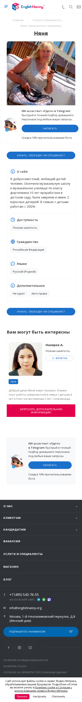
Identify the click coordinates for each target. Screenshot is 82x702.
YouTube (30, 647)
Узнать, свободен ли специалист (41, 155)
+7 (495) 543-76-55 (24, 594)
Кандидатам (14, 529)
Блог (7, 579)
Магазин (11, 567)
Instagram (19, 647)
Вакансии (11, 541)
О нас (8, 506)
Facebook (8, 647)
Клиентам (12, 518)
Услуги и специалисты (23, 554)
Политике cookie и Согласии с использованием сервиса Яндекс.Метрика (43, 689)
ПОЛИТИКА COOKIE (15, 666)
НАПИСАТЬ (50, 128)
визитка (61, 358)
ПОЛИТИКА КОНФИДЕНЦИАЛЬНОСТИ (25, 660)
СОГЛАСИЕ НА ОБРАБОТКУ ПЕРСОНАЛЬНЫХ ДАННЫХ (35, 672)
